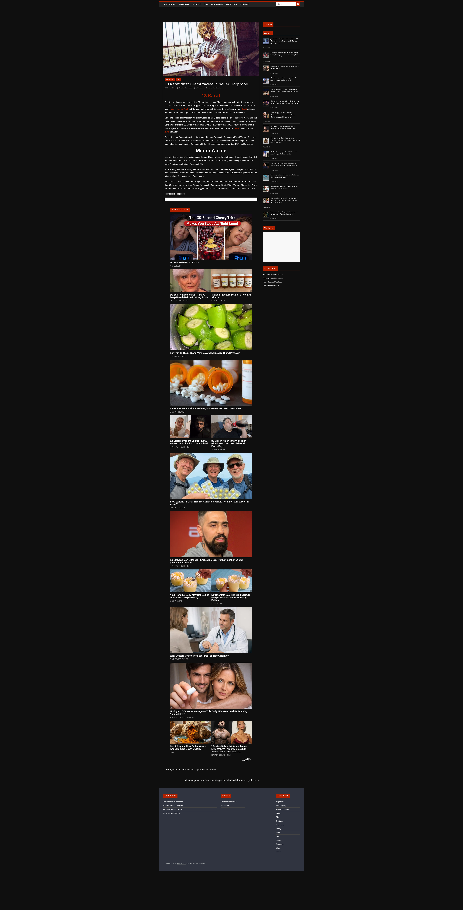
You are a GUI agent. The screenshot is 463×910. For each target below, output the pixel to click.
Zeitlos (278, 852)
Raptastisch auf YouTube (272, 282)
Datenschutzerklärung (229, 802)
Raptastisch (170, 4)
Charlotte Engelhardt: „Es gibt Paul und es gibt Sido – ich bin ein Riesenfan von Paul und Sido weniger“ (284, 200)
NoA (277, 836)
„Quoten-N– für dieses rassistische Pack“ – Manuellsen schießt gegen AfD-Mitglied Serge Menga (284, 41)
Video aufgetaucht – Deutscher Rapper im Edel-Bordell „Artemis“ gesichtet (222, 780)
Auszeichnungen (282, 809)
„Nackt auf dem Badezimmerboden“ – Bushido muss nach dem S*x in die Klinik (283, 164)
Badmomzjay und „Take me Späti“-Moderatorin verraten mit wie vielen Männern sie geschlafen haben (282, 115)
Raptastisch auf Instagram (273, 278)
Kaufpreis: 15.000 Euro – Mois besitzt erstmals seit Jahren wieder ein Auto (282, 127)
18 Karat (198, 88)
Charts (278, 813)
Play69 (244, 109)
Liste (278, 832)
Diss (206, 4)
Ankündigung (217, 4)
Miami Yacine (217, 88)
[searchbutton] (298, 4)
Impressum (225, 805)
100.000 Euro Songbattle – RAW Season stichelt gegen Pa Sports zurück (283, 153)
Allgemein (184, 4)
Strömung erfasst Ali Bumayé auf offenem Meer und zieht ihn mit (284, 176)
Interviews (231, 4)
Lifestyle (196, 4)
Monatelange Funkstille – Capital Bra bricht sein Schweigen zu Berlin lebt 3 (284, 79)
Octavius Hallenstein (185, 88)
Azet (186, 109)
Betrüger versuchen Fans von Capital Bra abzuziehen (190, 769)
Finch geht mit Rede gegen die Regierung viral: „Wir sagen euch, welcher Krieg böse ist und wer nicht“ (284, 55)
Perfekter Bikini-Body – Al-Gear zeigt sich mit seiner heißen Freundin (284, 187)
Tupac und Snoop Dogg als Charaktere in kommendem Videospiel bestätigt (284, 213)
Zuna (167, 132)
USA (277, 848)
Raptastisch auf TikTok (271, 286)
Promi (278, 840)
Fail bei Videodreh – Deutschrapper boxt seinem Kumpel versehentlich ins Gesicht (284, 90)
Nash (237, 128)
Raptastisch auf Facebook (273, 274)
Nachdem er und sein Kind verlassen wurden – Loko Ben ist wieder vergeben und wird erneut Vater (285, 140)
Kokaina (209, 88)
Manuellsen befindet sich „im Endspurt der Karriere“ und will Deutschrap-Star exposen (284, 102)
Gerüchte (244, 4)
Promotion (280, 844)
